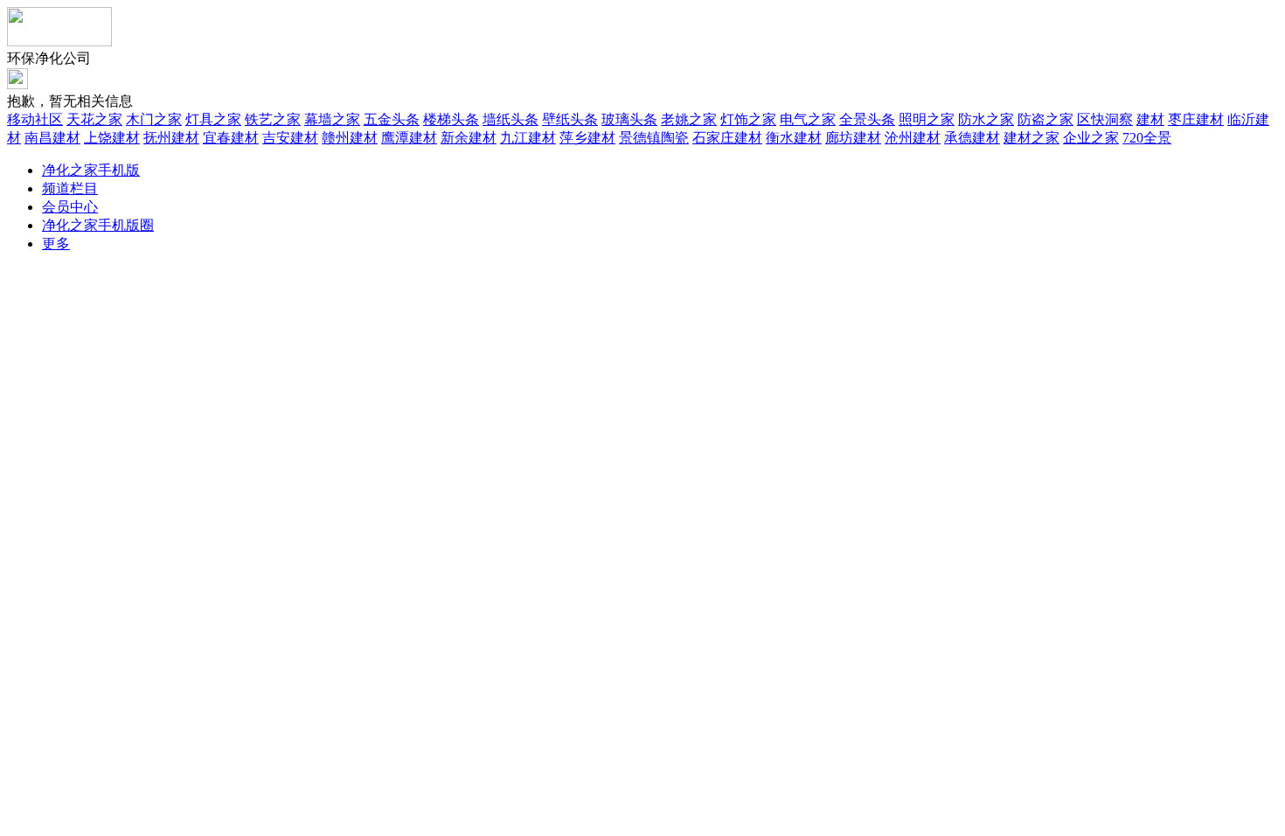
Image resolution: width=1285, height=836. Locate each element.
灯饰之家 (748, 119)
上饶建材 (112, 137)
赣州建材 (350, 137)
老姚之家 (689, 119)
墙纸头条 (510, 119)
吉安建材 (290, 137)
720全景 (1146, 137)
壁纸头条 (570, 119)
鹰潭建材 (409, 137)
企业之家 (1091, 137)
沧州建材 (913, 137)
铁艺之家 (273, 119)
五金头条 (392, 119)
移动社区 (35, 119)
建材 (1150, 119)
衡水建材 (794, 137)
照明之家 (927, 119)
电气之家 (808, 119)
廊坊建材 (853, 137)
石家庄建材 (727, 137)
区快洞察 (1105, 119)
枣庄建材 (1196, 119)
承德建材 (972, 137)
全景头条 (867, 119)
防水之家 (986, 119)
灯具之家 (213, 119)
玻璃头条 (629, 119)
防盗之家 (1045, 119)
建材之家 (1031, 137)
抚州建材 (171, 137)
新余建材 (469, 137)
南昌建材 (52, 137)
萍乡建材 (587, 137)
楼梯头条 (451, 119)
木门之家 (154, 119)
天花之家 (94, 119)
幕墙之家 (332, 119)
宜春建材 (231, 137)
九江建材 (528, 137)
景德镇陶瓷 (654, 137)
